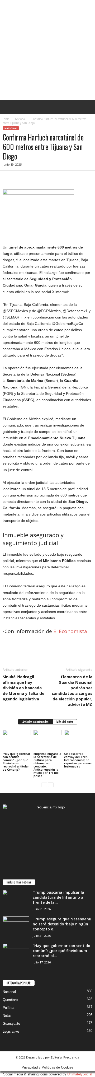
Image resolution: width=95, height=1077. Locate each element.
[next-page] (51, 785)
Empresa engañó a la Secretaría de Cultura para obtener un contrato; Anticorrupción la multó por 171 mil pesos (47, 765)
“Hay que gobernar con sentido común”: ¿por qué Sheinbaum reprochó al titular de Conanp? (16, 761)
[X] (20, 178)
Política (8, 1008)
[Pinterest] (32, 178)
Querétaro (10, 1000)
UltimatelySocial (79, 1074)
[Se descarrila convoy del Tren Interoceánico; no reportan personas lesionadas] (78, 740)
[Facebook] (8, 178)
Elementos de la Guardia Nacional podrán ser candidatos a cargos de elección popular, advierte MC (72, 690)
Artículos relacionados (35, 722)
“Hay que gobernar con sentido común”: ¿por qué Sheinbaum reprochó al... (61, 950)
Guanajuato (11, 1024)
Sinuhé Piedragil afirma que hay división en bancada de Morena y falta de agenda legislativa (23, 687)
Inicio (6, 119)
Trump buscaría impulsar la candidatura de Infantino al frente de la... (58, 897)
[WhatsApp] (44, 178)
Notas (7, 1016)
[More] (56, 178)
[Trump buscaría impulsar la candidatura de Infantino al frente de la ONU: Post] (16, 900)
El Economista (70, 631)
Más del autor (64, 722)
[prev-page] (44, 785)
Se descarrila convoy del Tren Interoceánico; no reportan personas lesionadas (78, 760)
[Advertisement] (47, 50)
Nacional (20, 119)
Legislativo (11, 1031)
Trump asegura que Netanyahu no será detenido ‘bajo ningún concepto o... (62, 923)
